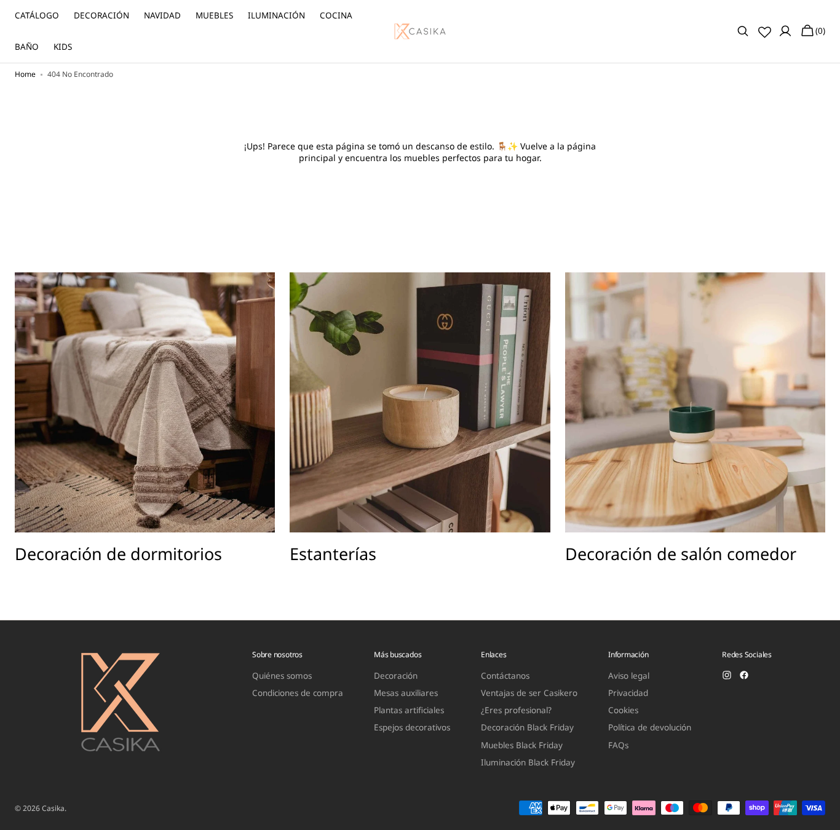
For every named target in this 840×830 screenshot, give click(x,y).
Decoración (396, 676)
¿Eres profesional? (516, 710)
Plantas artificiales (409, 710)
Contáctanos (505, 676)
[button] (743, 31)
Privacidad (628, 692)
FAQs (618, 745)
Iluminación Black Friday (528, 762)
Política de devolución (649, 727)
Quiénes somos (282, 676)
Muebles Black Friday (522, 745)
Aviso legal (628, 676)
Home (25, 74)
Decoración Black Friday (527, 727)
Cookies (623, 710)
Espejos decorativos (412, 727)
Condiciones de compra (297, 692)
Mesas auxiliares (406, 692)
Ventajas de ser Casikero (529, 692)
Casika (53, 808)
